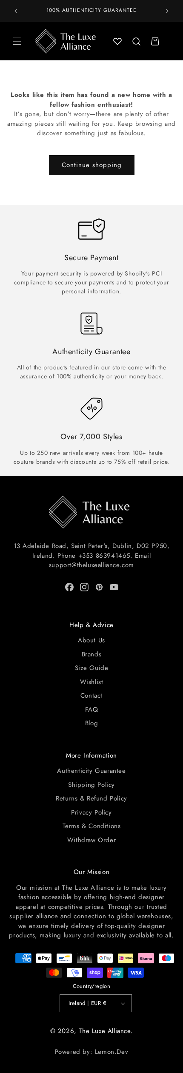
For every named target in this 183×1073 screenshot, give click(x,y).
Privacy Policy (91, 812)
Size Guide (92, 668)
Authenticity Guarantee (91, 770)
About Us (91, 640)
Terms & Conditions (92, 826)
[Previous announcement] (15, 11)
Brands (92, 654)
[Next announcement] (167, 11)
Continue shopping (92, 165)
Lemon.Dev (111, 1051)
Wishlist (91, 682)
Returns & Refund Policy (91, 798)
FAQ (91, 709)
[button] (17, 41)
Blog (91, 723)
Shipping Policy (91, 784)
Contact (91, 695)
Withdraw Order (91, 840)
